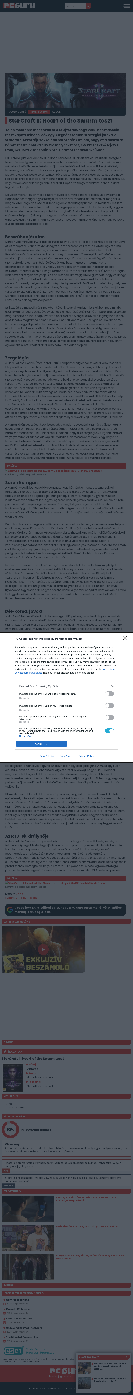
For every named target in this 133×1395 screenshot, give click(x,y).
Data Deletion (46, 756)
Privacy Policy (86, 756)
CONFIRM (41, 744)
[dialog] (66, 697)
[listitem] (66, 686)
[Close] (126, 639)
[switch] (109, 693)
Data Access (66, 756)
